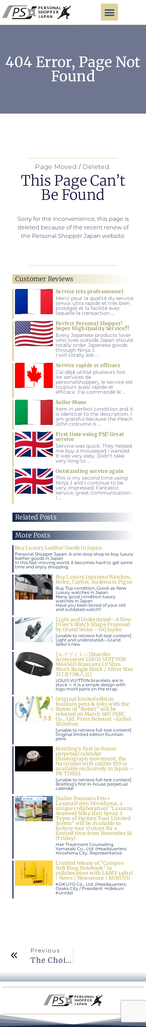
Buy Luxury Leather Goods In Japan (58, 548)
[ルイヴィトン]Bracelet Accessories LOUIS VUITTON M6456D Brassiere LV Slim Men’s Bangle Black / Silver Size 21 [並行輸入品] (94, 664)
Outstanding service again (90, 471)
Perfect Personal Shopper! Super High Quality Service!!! (92, 326)
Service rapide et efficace (88, 365)
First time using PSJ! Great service (90, 436)
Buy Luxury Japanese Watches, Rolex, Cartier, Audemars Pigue (94, 579)
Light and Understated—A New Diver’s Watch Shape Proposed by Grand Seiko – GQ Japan (93, 624)
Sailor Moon (71, 402)
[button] (109, 12)
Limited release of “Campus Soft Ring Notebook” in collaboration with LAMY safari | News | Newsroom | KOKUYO (94, 870)
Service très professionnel (89, 291)
